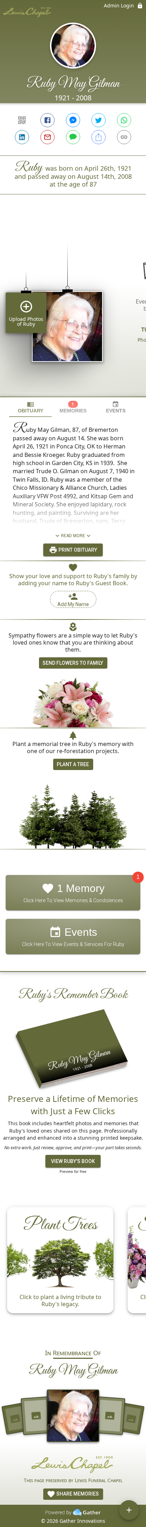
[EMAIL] (47, 137)
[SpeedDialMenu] (129, 1510)
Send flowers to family (73, 663)
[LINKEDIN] (22, 137)
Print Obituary (77, 550)
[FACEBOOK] (47, 120)
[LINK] (124, 137)
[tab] (30, 407)
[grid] (73, 307)
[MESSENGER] (73, 120)
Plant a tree (73, 764)
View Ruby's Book (73, 1161)
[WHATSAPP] (124, 120)
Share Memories (77, 1494)
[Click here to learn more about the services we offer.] (73, 1464)
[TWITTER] (98, 120)
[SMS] (73, 137)
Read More (73, 535)
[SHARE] (98, 137)
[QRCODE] (22, 120)
